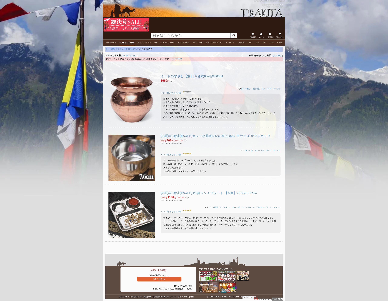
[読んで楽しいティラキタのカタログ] (227, 280)
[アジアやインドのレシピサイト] (243, 280)
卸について (171, 297)
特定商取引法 (136, 297)
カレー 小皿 (259, 150)
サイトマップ (183, 297)
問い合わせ (159, 279)
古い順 (125, 56)
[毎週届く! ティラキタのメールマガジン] (228, 292)
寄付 (192, 297)
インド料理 (213, 207)
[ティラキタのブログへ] (208, 280)
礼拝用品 (256, 89)
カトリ (268, 150)
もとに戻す (176, 59)
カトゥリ (277, 150)
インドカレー (225, 207)
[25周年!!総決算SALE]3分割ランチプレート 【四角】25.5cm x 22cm (209, 193)
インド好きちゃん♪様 (171, 93)
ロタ (263, 89)
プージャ (277, 89)
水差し (248, 89)
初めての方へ (124, 297)
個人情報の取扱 (159, 297)
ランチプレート (248, 207)
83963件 (282, 1)
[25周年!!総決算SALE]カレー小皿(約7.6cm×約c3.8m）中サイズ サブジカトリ (216, 136)
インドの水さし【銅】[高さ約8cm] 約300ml (192, 76)
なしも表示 (277, 56)
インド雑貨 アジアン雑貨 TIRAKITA (121, 49)
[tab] (111, 43)
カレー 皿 (249, 150)
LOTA (269, 89)
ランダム (133, 56)
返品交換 (147, 297)
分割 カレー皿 (262, 207)
